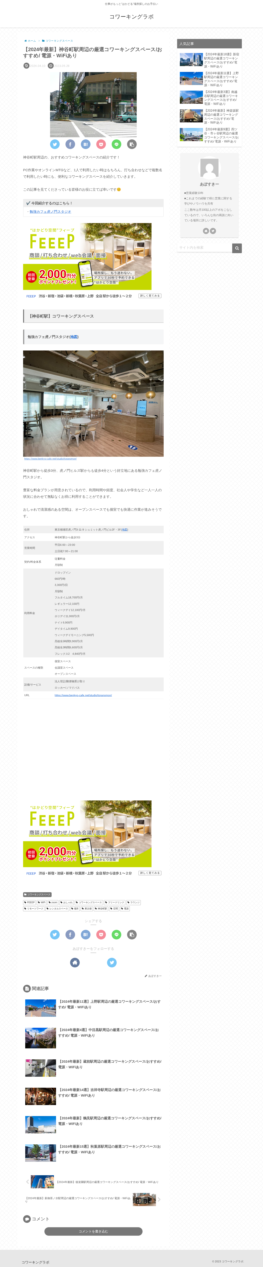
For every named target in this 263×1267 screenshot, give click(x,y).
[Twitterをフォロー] (112, 962)
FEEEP (31, 902)
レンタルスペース (58, 908)
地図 (73, 337)
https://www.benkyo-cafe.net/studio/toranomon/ (50, 458)
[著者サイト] (75, 962)
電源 (126, 908)
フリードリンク (116, 902)
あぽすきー (209, 184)
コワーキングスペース (38, 894)
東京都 (88, 908)
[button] (132, 144)
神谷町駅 (102, 908)
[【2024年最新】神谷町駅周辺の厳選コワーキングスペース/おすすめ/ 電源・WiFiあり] (85, 144)
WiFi (43, 902)
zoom (54, 902)
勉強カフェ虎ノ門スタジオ (50, 212)
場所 (76, 908)
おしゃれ (68, 902)
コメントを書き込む (93, 1231)
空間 (115, 908)
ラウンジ (135, 902)
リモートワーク (35, 908)
